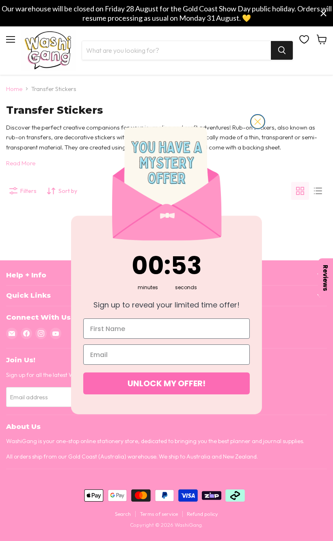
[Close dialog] (258, 122)
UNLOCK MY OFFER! (166, 383)
